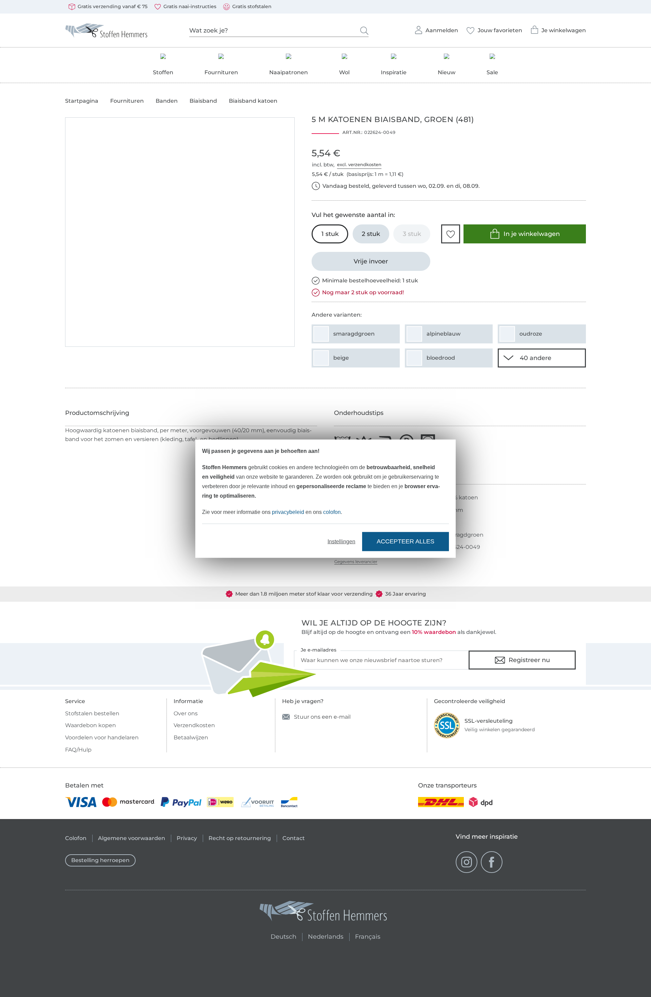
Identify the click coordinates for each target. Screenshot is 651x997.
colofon (332, 512)
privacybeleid (288, 512)
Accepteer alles (405, 541)
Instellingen (341, 541)
